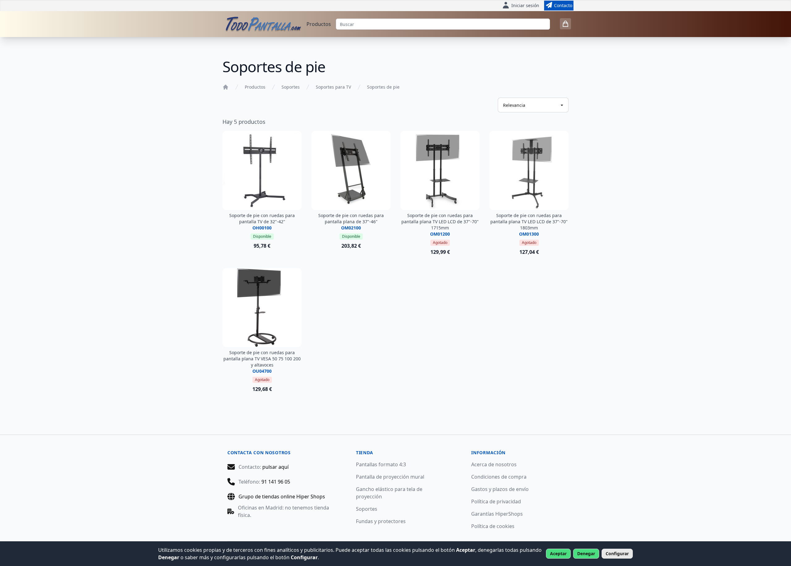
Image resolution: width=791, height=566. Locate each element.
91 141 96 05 (275, 481)
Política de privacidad (496, 501)
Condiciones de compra (499, 476)
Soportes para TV (333, 87)
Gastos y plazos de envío (500, 489)
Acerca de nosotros (494, 464)
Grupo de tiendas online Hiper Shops (282, 496)
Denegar (586, 553)
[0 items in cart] (565, 23)
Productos (319, 24)
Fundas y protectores (381, 521)
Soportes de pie (383, 87)
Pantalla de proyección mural (390, 476)
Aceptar (558, 553)
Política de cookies (492, 526)
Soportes (290, 87)
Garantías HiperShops (497, 513)
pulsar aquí (275, 466)
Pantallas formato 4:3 (381, 464)
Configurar (617, 553)
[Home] (225, 87)
